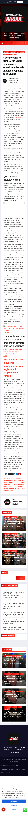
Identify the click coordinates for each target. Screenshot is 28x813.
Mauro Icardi (15, 673)
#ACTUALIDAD (13, 83)
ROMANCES (19, 691)
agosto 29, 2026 (10, 663)
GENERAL (6, 54)
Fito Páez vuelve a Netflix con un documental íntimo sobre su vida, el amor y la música (13, 621)
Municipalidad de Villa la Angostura (13, 656)
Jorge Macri (18, 117)
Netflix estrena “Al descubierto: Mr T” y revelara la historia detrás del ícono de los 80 (14, 629)
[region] (14, 799)
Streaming (7, 709)
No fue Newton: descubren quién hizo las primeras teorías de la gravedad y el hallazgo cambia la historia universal (9, 484)
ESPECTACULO (20, 52)
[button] (22, 43)
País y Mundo (14, 765)
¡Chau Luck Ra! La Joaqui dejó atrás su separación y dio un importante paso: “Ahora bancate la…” (13, 614)
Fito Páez (14, 707)
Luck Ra (13, 691)
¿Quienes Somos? (5, 765)
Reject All (14, 809)
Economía (17, 769)
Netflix (19, 707)
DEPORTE (6, 52)
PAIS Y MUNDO (13, 54)
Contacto (23, 769)
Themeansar (15, 761)
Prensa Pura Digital (14, 78)
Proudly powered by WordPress (9, 759)
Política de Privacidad (6, 772)
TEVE (22, 673)
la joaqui (7, 691)
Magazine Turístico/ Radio (7, 769)
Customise (14, 805)
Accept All (14, 801)
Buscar (4, 572)
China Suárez (8, 673)
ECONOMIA (12, 52)
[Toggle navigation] (13, 43)
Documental (7, 707)
